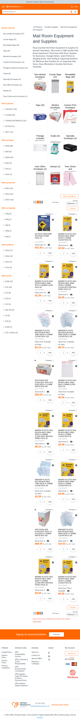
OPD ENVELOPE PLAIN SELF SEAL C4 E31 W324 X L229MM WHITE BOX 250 (43, 533)
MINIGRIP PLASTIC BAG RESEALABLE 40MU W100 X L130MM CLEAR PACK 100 (44, 333)
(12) (9, 256)
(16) (9, 200)
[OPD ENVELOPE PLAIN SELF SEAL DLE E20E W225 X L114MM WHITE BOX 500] (44, 369)
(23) (9, 281)
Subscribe (56, 634)
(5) (7, 315)
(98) (9, 146)
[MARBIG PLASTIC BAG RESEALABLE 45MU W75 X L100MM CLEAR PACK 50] (44, 270)
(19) (8, 287)
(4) (8, 262)
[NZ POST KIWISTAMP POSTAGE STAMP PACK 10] (44, 223)
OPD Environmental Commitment (20, 669)
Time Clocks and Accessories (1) (15, 96)
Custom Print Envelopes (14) (13, 62)
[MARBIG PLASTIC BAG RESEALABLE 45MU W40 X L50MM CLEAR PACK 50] (67, 369)
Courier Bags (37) (9, 39)
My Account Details (72, 654)
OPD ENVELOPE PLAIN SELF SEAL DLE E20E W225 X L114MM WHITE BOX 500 (44, 383)
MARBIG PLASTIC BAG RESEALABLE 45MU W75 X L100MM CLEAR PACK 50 (44, 284)
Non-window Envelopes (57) (13, 34)
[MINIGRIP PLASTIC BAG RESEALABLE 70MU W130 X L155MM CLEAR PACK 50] (44, 469)
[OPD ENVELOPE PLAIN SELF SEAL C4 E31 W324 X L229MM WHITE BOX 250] (44, 519)
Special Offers (37, 658)
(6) (8, 304)
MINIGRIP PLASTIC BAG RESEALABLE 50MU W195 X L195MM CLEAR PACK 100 (67, 333)
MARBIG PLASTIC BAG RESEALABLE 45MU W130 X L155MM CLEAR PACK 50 (67, 433)
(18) (8, 152)
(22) (15, 121)
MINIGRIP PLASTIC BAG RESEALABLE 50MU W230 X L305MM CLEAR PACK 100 (67, 533)
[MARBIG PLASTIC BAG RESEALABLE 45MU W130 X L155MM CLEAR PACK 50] (67, 419)
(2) (8, 163)
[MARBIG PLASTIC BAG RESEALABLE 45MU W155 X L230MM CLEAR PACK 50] (67, 469)
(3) (8, 267)
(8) (9, 157)
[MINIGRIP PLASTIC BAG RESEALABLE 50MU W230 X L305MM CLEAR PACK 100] (67, 519)
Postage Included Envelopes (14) (15, 68)
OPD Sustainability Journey (20, 654)
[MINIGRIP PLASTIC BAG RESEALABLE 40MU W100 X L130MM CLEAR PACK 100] (44, 319)
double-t (40, 717)
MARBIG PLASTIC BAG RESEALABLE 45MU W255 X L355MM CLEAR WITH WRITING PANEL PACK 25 (44, 434)
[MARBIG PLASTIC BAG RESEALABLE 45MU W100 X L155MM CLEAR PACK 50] (67, 223)
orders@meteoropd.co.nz (40, 706)
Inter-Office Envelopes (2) (12, 85)
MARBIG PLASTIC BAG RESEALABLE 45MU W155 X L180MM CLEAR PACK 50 (67, 580)
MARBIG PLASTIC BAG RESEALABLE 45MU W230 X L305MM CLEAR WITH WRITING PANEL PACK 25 (67, 285)
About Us (35, 652)
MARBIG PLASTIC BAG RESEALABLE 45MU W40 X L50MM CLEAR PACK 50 (67, 383)
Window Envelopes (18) (12, 56)
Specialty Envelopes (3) (12, 79)
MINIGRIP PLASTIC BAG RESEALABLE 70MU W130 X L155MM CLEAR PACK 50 (44, 483)
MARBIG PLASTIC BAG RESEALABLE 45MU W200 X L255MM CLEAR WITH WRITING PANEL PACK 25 (44, 581)
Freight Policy (7, 652)
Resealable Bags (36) (11, 45)
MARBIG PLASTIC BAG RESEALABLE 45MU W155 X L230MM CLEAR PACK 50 (67, 483)
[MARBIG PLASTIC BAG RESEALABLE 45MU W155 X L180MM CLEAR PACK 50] (67, 566)
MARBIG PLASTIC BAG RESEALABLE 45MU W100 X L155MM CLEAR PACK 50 (67, 237)
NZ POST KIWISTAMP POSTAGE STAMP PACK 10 (43, 236)
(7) (8, 298)
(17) (10, 126)
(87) (9, 194)
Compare (48, 214)
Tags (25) (6, 51)
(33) (11, 109)
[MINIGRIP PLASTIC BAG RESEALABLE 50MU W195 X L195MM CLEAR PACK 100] (67, 319)
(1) (8, 169)
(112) (9, 188)
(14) (9, 132)
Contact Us (36, 655)
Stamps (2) (7, 91)
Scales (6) (7, 73)
